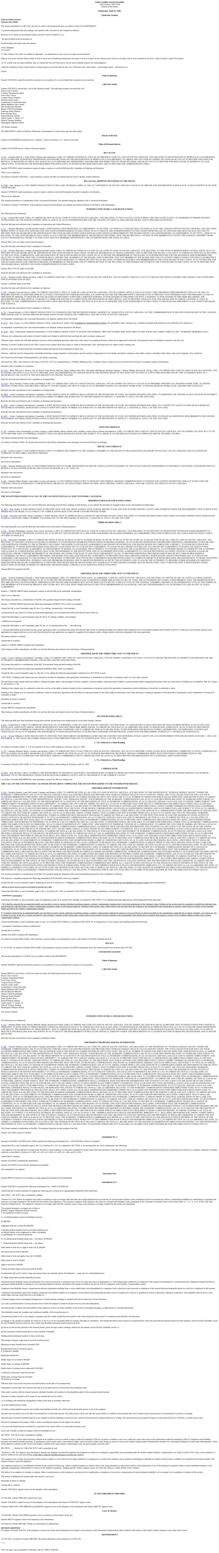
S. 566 (3, 466)
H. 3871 (4, 416)
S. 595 (3, 578)
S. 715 (3, 751)
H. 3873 (4, 509)
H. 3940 (4, 185)
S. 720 (3, 292)
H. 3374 (4, 383)
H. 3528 (4, 516)
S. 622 (3, 725)
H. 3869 (4, 394)
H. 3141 (4, 370)
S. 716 (3, 218)
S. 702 (3, 540)
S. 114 (3, 431)
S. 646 (3, 481)
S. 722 (3, 1025)
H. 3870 (4, 405)
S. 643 (3, 658)
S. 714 (3, 736)
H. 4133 (4, 323)
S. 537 (3, 157)
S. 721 (3, 312)
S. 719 (3, 277)
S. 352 (3, 531)
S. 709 (3, 451)
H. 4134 (4, 332)
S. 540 (3, 792)
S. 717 (3, 229)
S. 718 (3, 251)
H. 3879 (4, 773)
